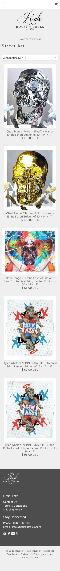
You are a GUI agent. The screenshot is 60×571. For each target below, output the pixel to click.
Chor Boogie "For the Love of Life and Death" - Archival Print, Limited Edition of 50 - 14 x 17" (30, 281)
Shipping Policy (12, 509)
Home (22, 39)
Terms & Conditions (15, 505)
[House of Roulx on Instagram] (13, 534)
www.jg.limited (30, 557)
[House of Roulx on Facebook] (8, 534)
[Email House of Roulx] (4, 534)
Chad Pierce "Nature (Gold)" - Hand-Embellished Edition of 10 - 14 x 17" (30, 215)
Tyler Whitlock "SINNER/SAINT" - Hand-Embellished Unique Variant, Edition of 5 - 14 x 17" (30, 448)
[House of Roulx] (30, 20)
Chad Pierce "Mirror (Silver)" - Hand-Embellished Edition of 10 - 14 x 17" (30, 133)
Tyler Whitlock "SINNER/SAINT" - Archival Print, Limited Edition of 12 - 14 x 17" (30, 364)
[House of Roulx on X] (17, 534)
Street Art (35, 39)
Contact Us (10, 501)
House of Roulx (23, 550)
